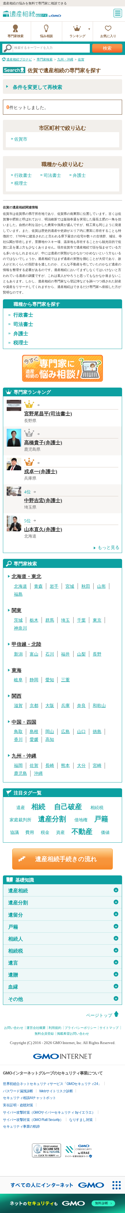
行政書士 (23, 175)
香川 (18, 739)
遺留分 (63, 914)
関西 (17, 696)
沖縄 (38, 773)
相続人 (63, 939)
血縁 (63, 987)
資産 (60, 832)
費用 (29, 832)
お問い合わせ (13, 1027)
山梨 (81, 654)
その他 (63, 999)
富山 (34, 654)
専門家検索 (16, 36)
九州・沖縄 (24, 756)
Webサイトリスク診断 (56, 1091)
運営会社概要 (36, 1027)
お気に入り (108, 36)
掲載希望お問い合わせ (73, 1033)
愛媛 (34, 739)
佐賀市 (20, 139)
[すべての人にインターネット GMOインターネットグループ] (54, 1184)
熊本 (65, 765)
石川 (49, 654)
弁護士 (79, 175)
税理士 (20, 183)
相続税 (96, 807)
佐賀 (34, 765)
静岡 (34, 680)
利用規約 (55, 1027)
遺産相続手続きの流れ (66, 859)
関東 (17, 610)
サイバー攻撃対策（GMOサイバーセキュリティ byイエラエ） (49, 1112)
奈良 (81, 705)
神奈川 (20, 628)
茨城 (18, 620)
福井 (65, 654)
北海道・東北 (26, 576)
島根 (34, 731)
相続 (38, 807)
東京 (97, 620)
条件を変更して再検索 (37, 87)
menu (117, 13)
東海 (17, 670)
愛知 (49, 680)
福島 (18, 594)
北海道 (20, 586)
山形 (101, 586)
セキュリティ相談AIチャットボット (29, 1098)
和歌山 (99, 705)
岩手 (54, 586)
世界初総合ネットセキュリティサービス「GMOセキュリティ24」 (52, 1084)
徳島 (97, 731)
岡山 (49, 731)
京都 (34, 705)
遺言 (63, 963)
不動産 (82, 831)
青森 (38, 586)
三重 (65, 680)
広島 (65, 731)
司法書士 (52, 175)
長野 (97, 654)
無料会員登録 (44, 1033)
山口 (81, 731)
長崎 (49, 765)
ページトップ (99, 1015)
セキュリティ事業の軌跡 (21, 1126)
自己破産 (68, 807)
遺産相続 (63, 891)
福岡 (18, 765)
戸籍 (101, 819)
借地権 (81, 820)
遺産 (20, 807)
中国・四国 (24, 722)
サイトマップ (109, 1027)
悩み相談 (46, 36)
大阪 (49, 705)
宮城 (69, 586)
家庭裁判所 (20, 820)
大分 (81, 765)
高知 (49, 739)
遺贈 (63, 975)
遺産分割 (52, 819)
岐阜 (18, 680)
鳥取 (18, 731)
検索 (107, 48)
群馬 (49, 620)
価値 (105, 832)
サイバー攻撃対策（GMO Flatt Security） (33, 1120)
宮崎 (97, 765)
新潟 (18, 654)
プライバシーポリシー (81, 1027)
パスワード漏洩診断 (18, 1091)
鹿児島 (20, 773)
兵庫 (65, 705)
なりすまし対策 (81, 1120)
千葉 (81, 620)
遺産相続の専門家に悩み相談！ (62, 368)
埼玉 (65, 620)
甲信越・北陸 (26, 644)
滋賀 (18, 705)
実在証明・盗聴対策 (18, 1105)
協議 (14, 832)
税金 (45, 832)
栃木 (34, 620)
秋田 (85, 586)
